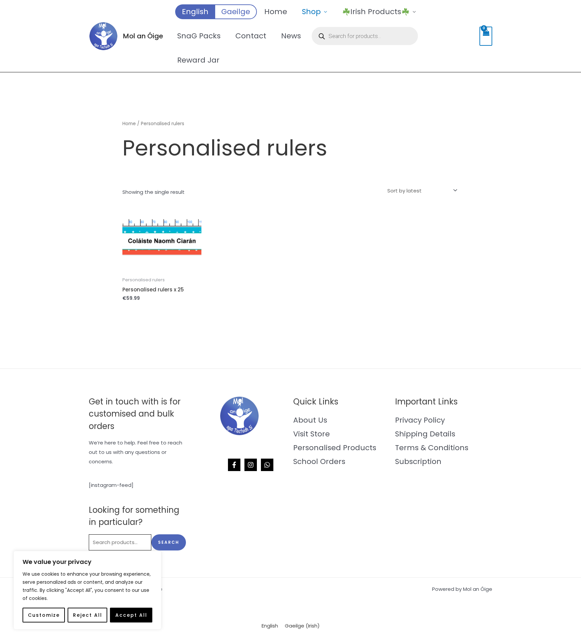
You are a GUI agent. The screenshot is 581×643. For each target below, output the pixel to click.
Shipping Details (425, 434)
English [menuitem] (270, 625)
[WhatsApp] (267, 465)
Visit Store (311, 434)
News (291, 36)
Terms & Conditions (431, 447)
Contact (250, 36)
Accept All (131, 615)
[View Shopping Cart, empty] (485, 36)
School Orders (319, 461)
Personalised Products (334, 447)
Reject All (87, 615)
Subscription (418, 461)
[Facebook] (234, 465)
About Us (310, 420)
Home (275, 11)
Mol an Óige (143, 36)
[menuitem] (195, 11)
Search (168, 542)
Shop (311, 11)
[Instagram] (250, 465)
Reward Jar (198, 60)
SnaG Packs (199, 36)
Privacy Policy (420, 420)
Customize (44, 615)
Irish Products (375, 11)
